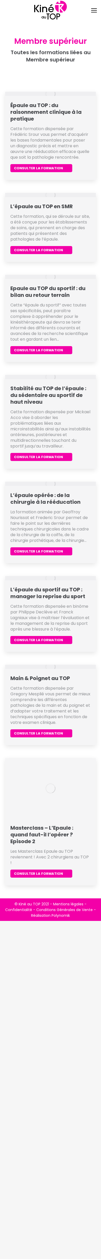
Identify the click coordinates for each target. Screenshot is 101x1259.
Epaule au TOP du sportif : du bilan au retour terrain (47, 292)
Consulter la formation (38, 168)
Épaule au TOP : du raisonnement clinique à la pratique (46, 112)
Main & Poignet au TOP (40, 678)
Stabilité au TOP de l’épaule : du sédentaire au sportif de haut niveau (48, 395)
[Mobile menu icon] (94, 10)
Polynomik (61, 915)
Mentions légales (68, 904)
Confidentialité (18, 909)
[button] (14, 8)
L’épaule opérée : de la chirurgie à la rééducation (45, 499)
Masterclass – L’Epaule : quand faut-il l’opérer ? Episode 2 (41, 834)
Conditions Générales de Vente (64, 909)
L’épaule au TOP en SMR (41, 206)
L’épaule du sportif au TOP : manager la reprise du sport (47, 593)
